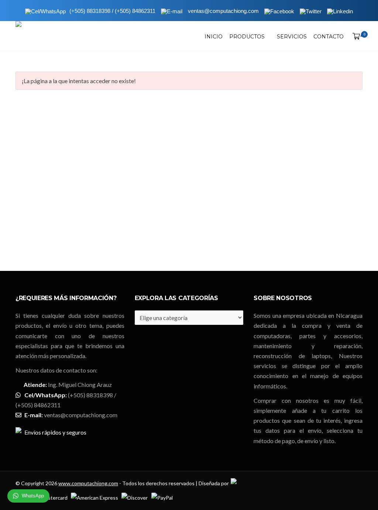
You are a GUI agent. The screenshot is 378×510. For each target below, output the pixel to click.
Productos (247, 36)
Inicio (214, 36)
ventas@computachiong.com (80, 414)
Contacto (328, 36)
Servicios (292, 36)
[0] (354, 37)
